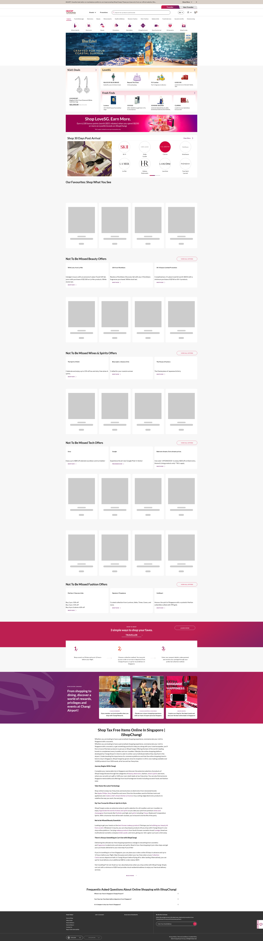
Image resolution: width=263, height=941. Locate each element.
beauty (130, 773)
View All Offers (187, 259)
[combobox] (141, 12)
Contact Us (69, 927)
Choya (145, 813)
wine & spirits (152, 773)
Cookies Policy (193, 937)
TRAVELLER (131, 635)
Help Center (69, 920)
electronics (137, 773)
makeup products (122, 830)
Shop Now (71, 285)
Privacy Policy (173, 937)
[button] (186, 62)
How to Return (70, 925)
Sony (109, 793)
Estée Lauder (123, 833)
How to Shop (69, 918)
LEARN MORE (185, 628)
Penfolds (119, 813)
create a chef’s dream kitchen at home (119, 796)
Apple (99, 793)
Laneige (157, 830)
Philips (104, 793)
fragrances (101, 845)
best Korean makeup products (128, 825)
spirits (134, 813)
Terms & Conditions (183, 937)
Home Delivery (70, 922)
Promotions (104, 12)
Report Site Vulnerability (72, 929)
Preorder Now (117, 464)
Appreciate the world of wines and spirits (113, 810)
